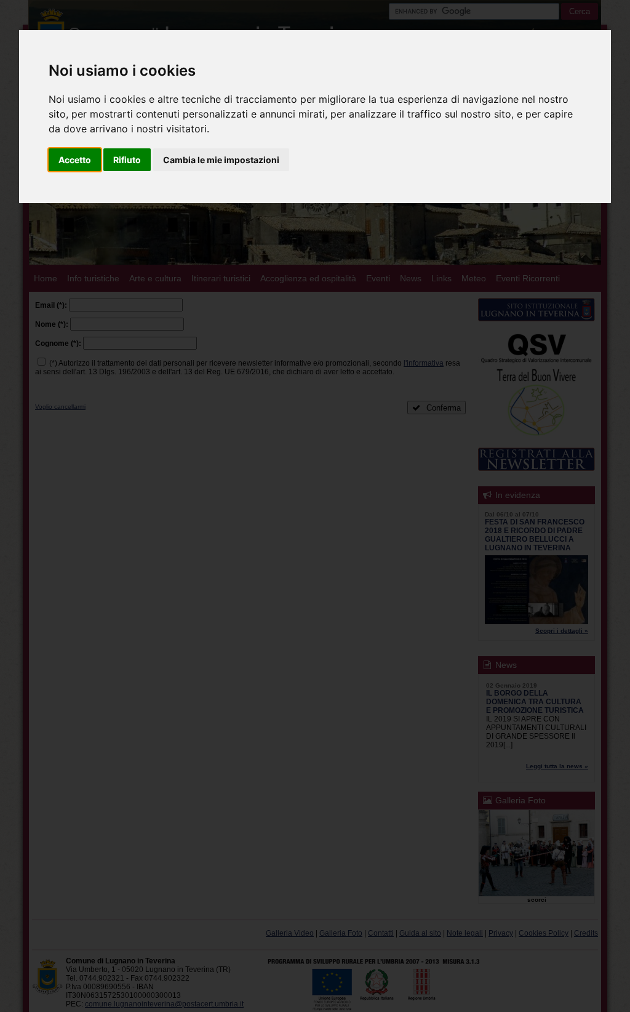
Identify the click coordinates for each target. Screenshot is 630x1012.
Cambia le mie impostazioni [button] (221, 160)
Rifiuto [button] (127, 160)
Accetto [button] (74, 160)
